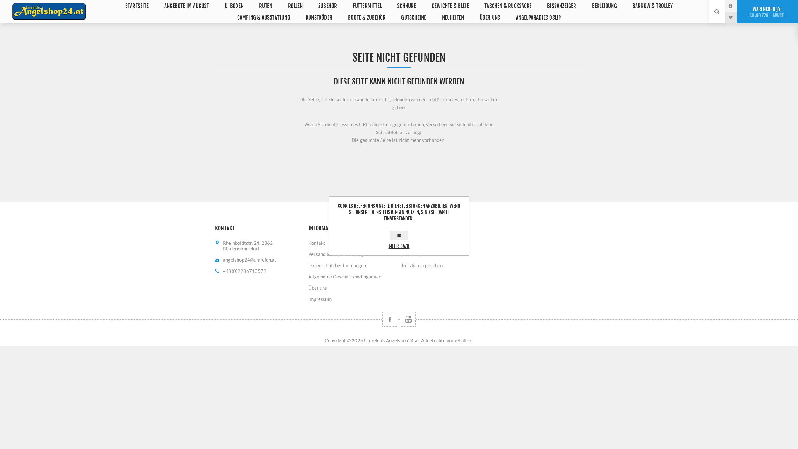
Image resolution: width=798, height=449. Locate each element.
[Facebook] (389, 319)
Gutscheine (413, 17)
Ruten (265, 6)
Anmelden (735, 6)
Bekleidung (604, 6)
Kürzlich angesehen (422, 265)
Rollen (295, 6)
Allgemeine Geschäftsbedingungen (344, 276)
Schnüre (406, 6)
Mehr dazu (399, 246)
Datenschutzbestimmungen (337, 265)
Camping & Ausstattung (263, 17)
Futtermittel (367, 6)
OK (399, 235)
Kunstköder (319, 17)
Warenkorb (767, 12)
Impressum (320, 299)
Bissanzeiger (561, 6)
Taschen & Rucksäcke (507, 6)
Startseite (137, 6)
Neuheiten (453, 17)
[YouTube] (408, 319)
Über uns (490, 17)
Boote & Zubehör (367, 17)
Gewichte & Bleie (450, 6)
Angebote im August (186, 6)
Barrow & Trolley (652, 6)
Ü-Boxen (234, 6)
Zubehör (327, 6)
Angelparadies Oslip (538, 17)
